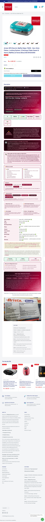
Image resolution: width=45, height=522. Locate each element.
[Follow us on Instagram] (5, 512)
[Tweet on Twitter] (38, 57)
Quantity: (5, 64)
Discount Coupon (27, 430)
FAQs (25, 428)
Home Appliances (5, 477)
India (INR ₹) (5, 507)
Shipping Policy (27, 416)
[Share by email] (40, 57)
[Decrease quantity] (9, 65)
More (3, 482)
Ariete (5, 57)
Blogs (25, 426)
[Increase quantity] (15, 65)
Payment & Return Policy (29, 417)
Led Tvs (3, 479)
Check (36, 70)
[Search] (35, 7)
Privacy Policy (27, 414)
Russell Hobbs (6, 379)
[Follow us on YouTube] (7, 512)
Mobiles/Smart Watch (6, 474)
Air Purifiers (4, 468)
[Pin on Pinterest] (36, 57)
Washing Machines (5, 472)
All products (7, 13)
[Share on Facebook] (34, 57)
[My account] (39, 7)
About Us (26, 424)
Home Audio (4, 475)
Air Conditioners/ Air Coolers (7, 481)
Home (3, 13)
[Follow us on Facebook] (3, 512)
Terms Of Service (27, 419)
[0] (42, 7)
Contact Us (26, 423)
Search (25, 421)
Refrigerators (4, 470)
